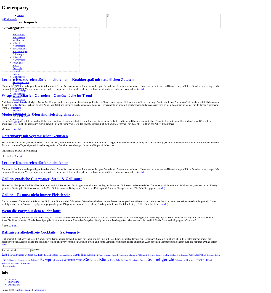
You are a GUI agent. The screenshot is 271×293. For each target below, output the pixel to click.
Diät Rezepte (19, 76)
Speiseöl (159, 255)
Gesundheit (79, 254)
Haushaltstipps (20, 102)
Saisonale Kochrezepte (19, 58)
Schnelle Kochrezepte (19, 44)
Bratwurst (210, 255)
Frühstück (35, 260)
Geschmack (6, 263)
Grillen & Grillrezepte (179, 255)
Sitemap (12, 279)
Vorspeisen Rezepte (18, 120)
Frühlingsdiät (142, 255)
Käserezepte (19, 99)
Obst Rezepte (19, 91)
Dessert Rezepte (21, 116)
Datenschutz (14, 284)
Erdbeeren (151, 255)
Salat (118, 260)
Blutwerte (133, 255)
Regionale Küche (18, 64)
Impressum (13, 281)
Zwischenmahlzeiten (64, 255)
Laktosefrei (57, 260)
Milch (53, 254)
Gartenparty (195, 255)
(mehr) (140, 89)
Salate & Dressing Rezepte (17, 108)
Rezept (45, 259)
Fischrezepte (19, 79)
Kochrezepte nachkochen (19, 38)
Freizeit (47, 255)
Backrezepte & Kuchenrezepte (20, 50)
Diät (4, 259)
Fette (35, 255)
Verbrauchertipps (73, 259)
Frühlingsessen (12, 260)
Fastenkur (143, 260)
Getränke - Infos (203, 259)
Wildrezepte (18, 88)
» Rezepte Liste (8, 266)
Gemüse (28, 254)
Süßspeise (178, 260)
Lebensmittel (25, 263)
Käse (41, 254)
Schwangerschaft (24, 260)
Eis (122, 260)
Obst (126, 260)
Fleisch (203, 255)
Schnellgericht (161, 259)
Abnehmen (92, 255)
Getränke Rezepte (17, 72)
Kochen (217, 255)
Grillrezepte (18, 54)
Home (20, 15)
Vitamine (107, 255)
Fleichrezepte (19, 113)
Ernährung (188, 260)
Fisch (100, 255)
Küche (113, 260)
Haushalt (115, 255)
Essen (7, 254)
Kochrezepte (19, 34)
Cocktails (17, 68)
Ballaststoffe (15, 263)
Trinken (166, 255)
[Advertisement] (29, 49)
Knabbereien (123, 255)
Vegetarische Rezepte (19, 95)
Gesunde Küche (96, 259)
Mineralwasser (134, 260)
